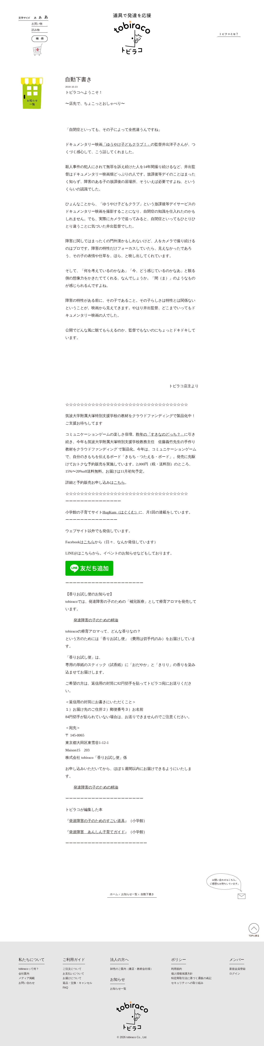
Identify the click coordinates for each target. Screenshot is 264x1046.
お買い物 (37, 23)
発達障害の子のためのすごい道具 (97, 821)
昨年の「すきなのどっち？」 (160, 434)
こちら (119, 482)
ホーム (114, 894)
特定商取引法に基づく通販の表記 (191, 978)
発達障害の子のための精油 (96, 620)
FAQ (65, 987)
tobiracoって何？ (29, 968)
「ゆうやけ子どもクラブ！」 (127, 144)
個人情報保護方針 (182, 973)
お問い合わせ (27, 982)
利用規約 (176, 968)
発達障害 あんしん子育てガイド (97, 832)
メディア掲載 (27, 978)
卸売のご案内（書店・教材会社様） (131, 968)
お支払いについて (73, 973)
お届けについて (72, 978)
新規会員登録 (237, 968)
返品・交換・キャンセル (77, 982)
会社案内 (24, 973)
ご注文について (72, 968)
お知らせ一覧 (129, 894)
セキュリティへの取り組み (187, 982)
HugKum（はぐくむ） (121, 512)
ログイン (234, 973)
